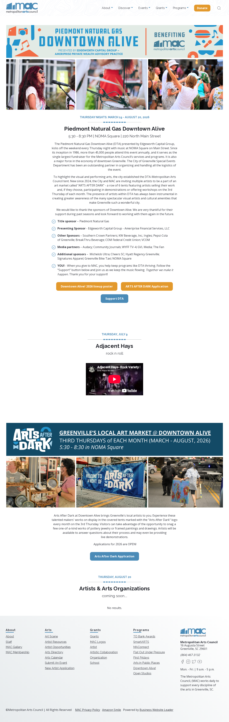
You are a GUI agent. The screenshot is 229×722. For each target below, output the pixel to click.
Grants (161, 8)
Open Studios (142, 673)
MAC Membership (17, 652)
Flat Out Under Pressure (149, 652)
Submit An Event (56, 663)
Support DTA (114, 299)
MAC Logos (98, 641)
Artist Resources (56, 641)
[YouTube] (200, 661)
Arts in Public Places (146, 663)
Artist (93, 647)
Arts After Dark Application (115, 556)
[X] (194, 661)
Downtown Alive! (144, 668)
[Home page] (22, 8)
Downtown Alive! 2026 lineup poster (87, 286)
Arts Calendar (54, 657)
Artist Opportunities (58, 647)
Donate (202, 8)
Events (143, 8)
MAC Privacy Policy (87, 710)
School (94, 663)
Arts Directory (54, 652)
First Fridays (141, 657)
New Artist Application (59, 668)
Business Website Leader (156, 710)
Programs (180, 8)
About (106, 8)
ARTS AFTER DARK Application (147, 286)
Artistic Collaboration (104, 652)
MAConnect (141, 647)
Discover (124, 8)
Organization (98, 657)
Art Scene (51, 636)
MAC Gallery (14, 647)
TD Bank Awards (144, 636)
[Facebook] (182, 661)
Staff (9, 641)
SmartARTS (141, 641)
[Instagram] (188, 661)
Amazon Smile (111, 710)
